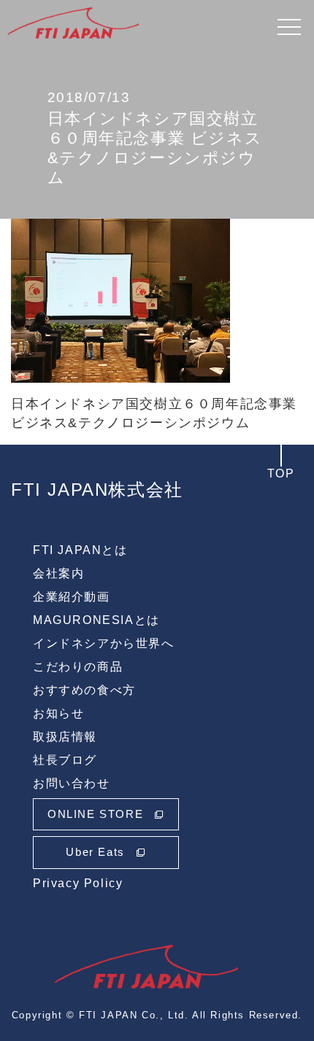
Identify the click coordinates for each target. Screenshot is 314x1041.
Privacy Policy (78, 883)
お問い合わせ (71, 783)
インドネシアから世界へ (104, 643)
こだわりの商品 (78, 666)
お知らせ (58, 713)
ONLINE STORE (95, 814)
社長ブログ (65, 760)
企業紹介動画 (71, 596)
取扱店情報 (65, 736)
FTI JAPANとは (80, 550)
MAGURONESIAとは (96, 620)
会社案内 (58, 573)
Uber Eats (95, 852)
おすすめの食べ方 (84, 690)
